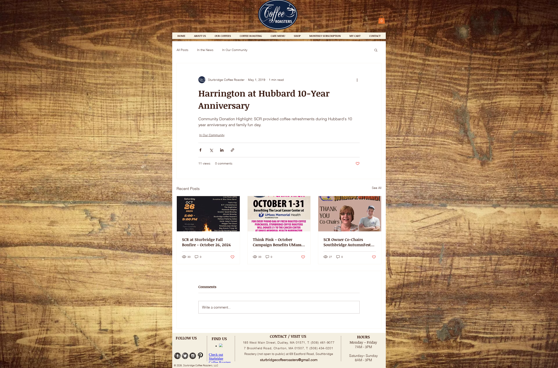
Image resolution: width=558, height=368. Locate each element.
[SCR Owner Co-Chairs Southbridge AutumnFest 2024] (349, 213)
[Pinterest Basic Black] (200, 356)
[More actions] (357, 79)
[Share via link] (232, 150)
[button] (381, 19)
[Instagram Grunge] (192, 356)
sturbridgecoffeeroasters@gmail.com (288, 360)
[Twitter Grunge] (185, 356)
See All (376, 188)
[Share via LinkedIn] (222, 150)
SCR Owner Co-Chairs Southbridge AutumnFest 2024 (347, 242)
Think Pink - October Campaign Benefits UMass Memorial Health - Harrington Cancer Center (277, 242)
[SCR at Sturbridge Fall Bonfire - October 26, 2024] (208, 213)
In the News (205, 50)
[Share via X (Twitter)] (211, 150)
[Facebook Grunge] (177, 356)
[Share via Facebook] (200, 150)
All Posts (182, 50)
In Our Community (234, 50)
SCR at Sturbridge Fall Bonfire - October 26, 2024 (206, 242)
